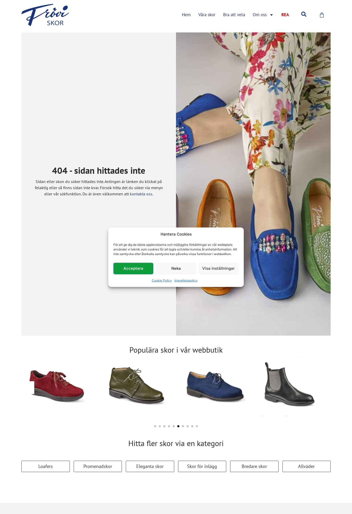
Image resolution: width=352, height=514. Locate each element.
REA (285, 15)
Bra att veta (234, 15)
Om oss (260, 15)
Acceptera (133, 268)
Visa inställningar (218, 268)
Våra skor (206, 15)
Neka (176, 268)
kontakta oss (141, 193)
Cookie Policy (162, 280)
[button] (155, 426)
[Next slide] (324, 387)
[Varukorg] (322, 15)
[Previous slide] (27, 387)
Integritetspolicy (186, 280)
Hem (186, 15)
